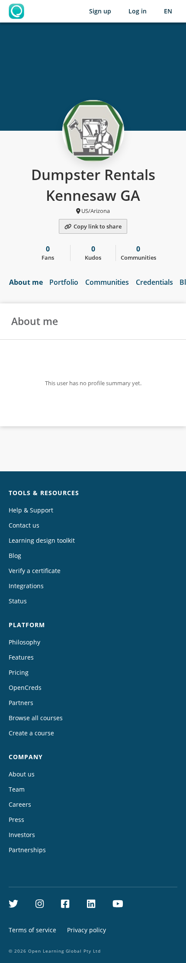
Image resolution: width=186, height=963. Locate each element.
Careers (20, 804)
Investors (22, 835)
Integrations (26, 586)
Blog (15, 555)
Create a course (31, 733)
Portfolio (63, 282)
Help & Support (31, 510)
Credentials (154, 282)
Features (21, 657)
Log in (137, 11)
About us (22, 774)
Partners (21, 703)
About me (26, 282)
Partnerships (27, 850)
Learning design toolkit (42, 540)
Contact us (24, 525)
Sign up (100, 11)
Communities (107, 282)
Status (18, 601)
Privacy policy (86, 930)
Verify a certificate (35, 571)
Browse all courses (36, 718)
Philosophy (24, 642)
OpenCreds (25, 687)
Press (16, 819)
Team (17, 789)
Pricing (19, 672)
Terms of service (32, 930)
